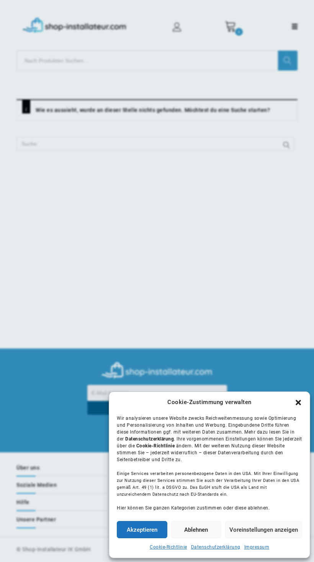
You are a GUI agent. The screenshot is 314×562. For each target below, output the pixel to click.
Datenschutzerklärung (215, 547)
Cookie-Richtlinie (168, 547)
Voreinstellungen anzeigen (263, 529)
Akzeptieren (142, 529)
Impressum (257, 547)
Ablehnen (196, 529)
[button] (298, 402)
